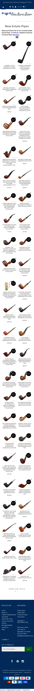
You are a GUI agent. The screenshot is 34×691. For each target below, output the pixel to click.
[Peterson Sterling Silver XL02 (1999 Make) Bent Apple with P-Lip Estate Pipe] (9, 375)
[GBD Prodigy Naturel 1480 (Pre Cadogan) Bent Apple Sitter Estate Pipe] (24, 375)
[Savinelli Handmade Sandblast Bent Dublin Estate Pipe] (9, 483)
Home (18, 21)
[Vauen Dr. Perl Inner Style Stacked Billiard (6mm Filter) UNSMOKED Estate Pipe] (24, 285)
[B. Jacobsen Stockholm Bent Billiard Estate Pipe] (24, 331)
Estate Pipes (21, 613)
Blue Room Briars (22, 627)
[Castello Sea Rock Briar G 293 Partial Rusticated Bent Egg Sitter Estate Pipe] (24, 458)
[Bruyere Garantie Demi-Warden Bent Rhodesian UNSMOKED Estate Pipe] (9, 527)
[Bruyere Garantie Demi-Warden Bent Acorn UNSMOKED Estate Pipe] (24, 174)
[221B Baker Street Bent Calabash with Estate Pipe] (24, 80)
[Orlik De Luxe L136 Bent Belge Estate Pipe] (9, 550)
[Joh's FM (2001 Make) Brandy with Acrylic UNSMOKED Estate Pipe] (24, 308)
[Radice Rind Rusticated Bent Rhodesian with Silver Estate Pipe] (24, 100)
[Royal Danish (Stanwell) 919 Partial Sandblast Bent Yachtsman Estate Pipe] (9, 396)
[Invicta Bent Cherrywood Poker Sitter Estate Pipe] (24, 527)
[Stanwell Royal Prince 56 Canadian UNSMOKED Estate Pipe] (9, 331)
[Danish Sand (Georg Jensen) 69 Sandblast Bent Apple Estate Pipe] (24, 352)
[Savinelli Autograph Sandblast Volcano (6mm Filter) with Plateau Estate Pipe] (9, 570)
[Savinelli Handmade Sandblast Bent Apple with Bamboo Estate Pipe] (24, 437)
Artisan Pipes (21, 610)
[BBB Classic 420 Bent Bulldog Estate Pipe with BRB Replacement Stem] (9, 174)
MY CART (21, 7)
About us (4, 613)
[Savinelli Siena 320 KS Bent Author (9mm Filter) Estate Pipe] (24, 417)
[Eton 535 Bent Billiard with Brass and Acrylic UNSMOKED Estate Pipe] (9, 218)
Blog (3, 629)
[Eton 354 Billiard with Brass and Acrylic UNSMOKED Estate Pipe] (24, 218)
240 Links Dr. (21, 629)
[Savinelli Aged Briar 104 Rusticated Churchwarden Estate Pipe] (24, 52)
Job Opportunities (7, 625)
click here (16, 35)
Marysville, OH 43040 (23, 631)
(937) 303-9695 (22, 633)
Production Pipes (22, 615)
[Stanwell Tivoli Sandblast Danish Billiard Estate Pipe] (9, 45)
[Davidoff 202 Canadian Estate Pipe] (24, 570)
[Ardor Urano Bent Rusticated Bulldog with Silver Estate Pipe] (24, 550)
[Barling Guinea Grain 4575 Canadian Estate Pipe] (9, 100)
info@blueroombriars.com (25, 636)
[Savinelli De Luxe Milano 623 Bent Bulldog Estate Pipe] (24, 241)
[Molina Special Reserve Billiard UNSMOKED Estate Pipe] (24, 505)
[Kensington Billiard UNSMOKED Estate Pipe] (24, 150)
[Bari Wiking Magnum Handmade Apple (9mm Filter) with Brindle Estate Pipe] (9, 123)
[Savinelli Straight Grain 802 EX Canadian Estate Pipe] (9, 79)
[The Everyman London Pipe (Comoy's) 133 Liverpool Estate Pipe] (9, 437)
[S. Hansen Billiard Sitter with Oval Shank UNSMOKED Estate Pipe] (24, 262)
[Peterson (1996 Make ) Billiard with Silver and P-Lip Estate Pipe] (24, 396)
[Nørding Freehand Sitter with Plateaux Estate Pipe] (9, 262)
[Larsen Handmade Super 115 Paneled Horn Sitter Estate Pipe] (24, 483)
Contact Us (5, 627)
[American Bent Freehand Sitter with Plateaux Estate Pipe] (24, 197)
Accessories (21, 617)
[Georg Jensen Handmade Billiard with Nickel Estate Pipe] (9, 308)
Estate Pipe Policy (7, 619)
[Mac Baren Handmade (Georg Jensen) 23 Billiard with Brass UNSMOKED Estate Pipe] (9, 417)
